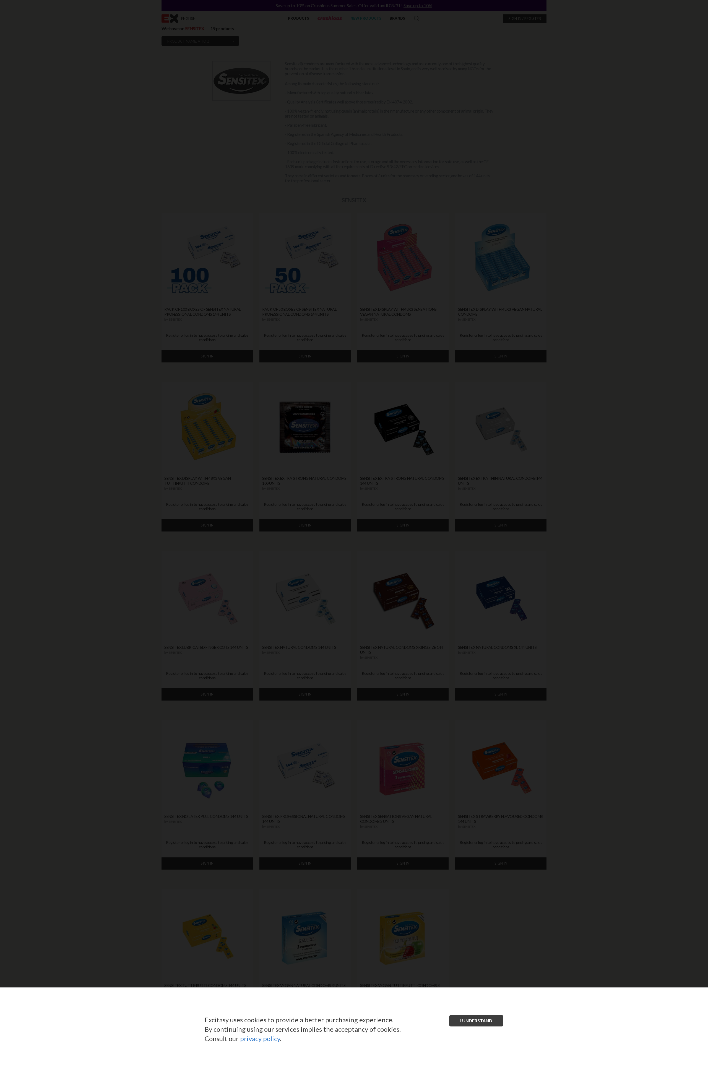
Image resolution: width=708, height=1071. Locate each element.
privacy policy (260, 1038)
